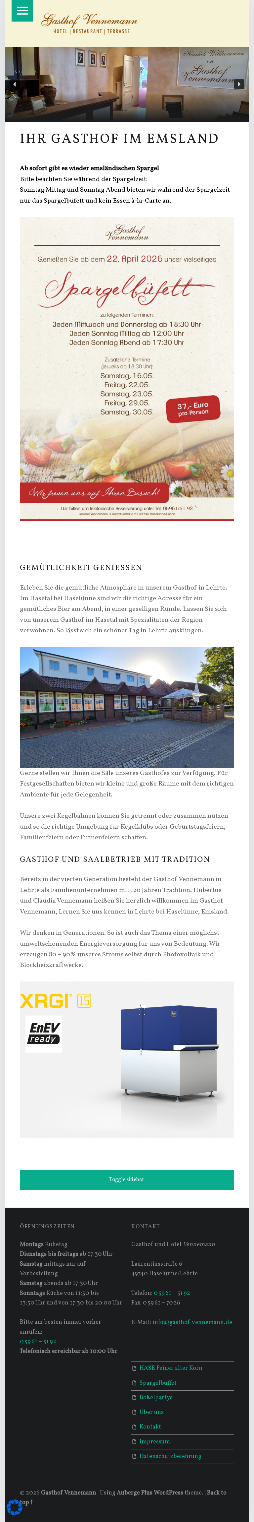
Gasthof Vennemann (68, 1493)
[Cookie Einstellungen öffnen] (14, 1513)
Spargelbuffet (158, 1383)
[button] (15, 84)
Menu (22, 11)
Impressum (155, 1442)
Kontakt (150, 1427)
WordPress (168, 1493)
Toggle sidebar (127, 1179)
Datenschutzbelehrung (170, 1456)
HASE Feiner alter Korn (171, 1368)
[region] (127, 84)
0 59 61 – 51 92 (38, 1342)
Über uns (152, 1412)
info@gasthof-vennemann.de (192, 1322)
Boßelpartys (156, 1398)
